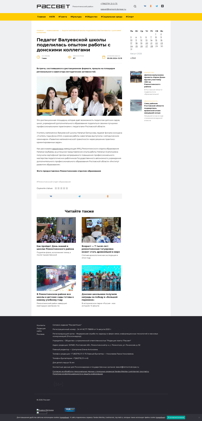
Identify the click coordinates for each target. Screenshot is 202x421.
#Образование (46, 111)
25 (136, 46)
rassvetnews (57, 149)
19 (141, 43)
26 (141, 46)
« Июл (133, 58)
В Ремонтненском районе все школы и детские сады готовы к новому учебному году (55, 297)
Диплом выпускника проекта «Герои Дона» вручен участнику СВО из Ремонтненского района (154, 81)
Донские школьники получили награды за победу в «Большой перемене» (99, 297)
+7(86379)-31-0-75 (109, 4)
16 (161, 40)
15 (156, 40)
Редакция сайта (41, 329)
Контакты (41, 325)
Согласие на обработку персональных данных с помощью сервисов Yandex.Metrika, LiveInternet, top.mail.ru (101, 371)
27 (147, 46)
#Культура (75, 17)
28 (151, 46)
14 (151, 40)
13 (146, 40)
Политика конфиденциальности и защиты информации (78, 374)
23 (162, 43)
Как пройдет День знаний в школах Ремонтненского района (55, 247)
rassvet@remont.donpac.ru (113, 9)
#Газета (62, 17)
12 (141, 40)
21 (151, 43)
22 (156, 43)
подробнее (64, 417)
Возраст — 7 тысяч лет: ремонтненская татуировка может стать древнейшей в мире (101, 249)
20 (147, 43)
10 (131, 40)
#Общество (91, 17)
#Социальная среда (111, 17)
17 (131, 43)
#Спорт (130, 17)
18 (136, 43)
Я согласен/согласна (176, 417)
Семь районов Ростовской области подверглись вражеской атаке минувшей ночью (154, 108)
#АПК (52, 17)
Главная (41, 17)
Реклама (40, 334)
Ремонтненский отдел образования (54, 182)
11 (136, 40)
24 (131, 46)
